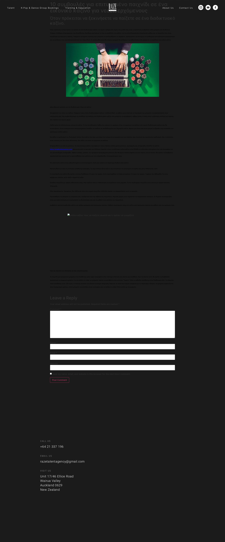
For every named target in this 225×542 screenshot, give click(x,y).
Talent (11, 8)
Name (53, 343)
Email (53, 353)
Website (54, 364)
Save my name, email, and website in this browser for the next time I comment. (91, 374)
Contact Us (186, 8)
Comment (55, 309)
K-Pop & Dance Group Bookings (40, 8)
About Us (168, 8)
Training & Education (78, 8)
